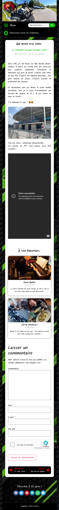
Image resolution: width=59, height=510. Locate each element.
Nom (10, 405)
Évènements (19, 50)
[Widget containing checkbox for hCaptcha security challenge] (29, 444)
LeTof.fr (36, 506)
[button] (6, 25)
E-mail (11, 417)
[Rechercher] (52, 25)
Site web (11, 429)
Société (44, 50)
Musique (28, 50)
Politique (36, 50)
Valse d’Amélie (29, 282)
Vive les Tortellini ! (29, 324)
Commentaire (14, 369)
